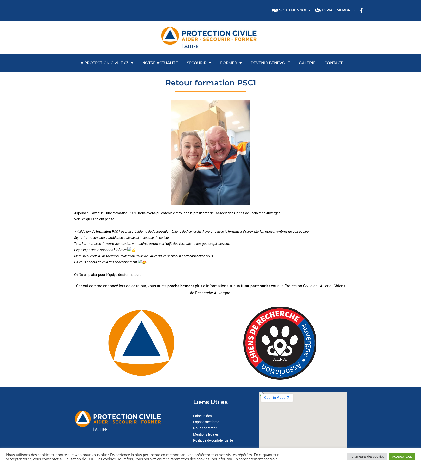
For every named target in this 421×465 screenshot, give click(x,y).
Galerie (307, 62)
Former (228, 62)
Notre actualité (160, 62)
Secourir (197, 62)
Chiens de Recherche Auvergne (257, 213)
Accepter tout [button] (402, 456)
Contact (334, 62)
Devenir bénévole (270, 62)
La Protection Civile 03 (103, 62)
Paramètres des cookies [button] (367, 456)
